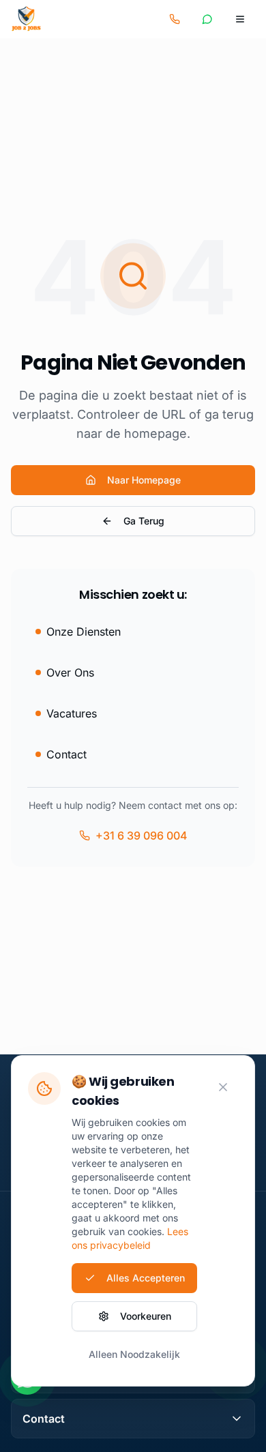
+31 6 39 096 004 (141, 835)
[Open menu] (240, 19)
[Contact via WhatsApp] (207, 19)
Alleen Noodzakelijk (134, 1354)
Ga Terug (143, 521)
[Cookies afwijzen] (223, 1087)
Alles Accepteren (145, 1278)
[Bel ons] (175, 19)
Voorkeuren (145, 1316)
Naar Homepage (144, 480)
